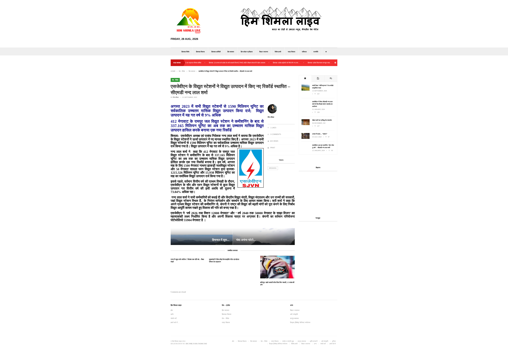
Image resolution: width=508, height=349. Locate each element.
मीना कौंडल (176, 97)
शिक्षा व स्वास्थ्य (263, 52)
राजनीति (315, 52)
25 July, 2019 (316, 137)
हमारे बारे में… (175, 322)
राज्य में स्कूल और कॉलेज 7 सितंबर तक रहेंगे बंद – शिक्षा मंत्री (187, 260)
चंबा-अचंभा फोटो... (246, 240)
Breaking (272, 168)
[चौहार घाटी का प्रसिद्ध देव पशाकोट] (305, 124)
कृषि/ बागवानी (314, 341)
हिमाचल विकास (200, 52)
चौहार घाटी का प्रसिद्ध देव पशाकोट (322, 120)
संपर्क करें (174, 318)
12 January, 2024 (318, 150)
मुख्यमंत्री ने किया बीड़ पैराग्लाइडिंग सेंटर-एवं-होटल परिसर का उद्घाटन (224, 260)
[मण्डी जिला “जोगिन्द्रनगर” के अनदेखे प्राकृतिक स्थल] (305, 90)
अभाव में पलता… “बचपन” (319, 134)
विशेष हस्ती (278, 52)
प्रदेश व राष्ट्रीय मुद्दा (288, 341)
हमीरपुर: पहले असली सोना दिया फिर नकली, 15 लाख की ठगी (277, 283)
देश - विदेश (182, 71)
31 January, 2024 (318, 109)
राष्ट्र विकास (291, 52)
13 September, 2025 (319, 91)
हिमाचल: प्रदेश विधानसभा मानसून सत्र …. (308, 63)
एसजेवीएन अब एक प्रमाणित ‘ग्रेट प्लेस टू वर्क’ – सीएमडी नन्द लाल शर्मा (323, 146)
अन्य (315, 344)
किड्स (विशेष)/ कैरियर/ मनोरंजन (300, 322)
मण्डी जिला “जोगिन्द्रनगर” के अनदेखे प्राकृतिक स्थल (322, 87)
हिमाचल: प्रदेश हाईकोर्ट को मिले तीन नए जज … (274, 63)
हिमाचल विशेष (185, 52)
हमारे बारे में (333, 344)
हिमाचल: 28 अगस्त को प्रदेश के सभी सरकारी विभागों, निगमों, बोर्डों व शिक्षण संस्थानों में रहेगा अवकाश (225, 63)
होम (172, 310)
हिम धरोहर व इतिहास (247, 52)
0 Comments (275, 134)
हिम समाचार (230, 52)
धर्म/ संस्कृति (294, 314)
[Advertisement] (321, 192)
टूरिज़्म (334, 341)
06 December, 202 (318, 123)
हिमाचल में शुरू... (220, 240)
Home (173, 71)
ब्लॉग (172, 314)
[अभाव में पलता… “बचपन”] (305, 138)
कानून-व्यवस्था (294, 318)
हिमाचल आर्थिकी (216, 52)
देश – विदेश (225, 318)
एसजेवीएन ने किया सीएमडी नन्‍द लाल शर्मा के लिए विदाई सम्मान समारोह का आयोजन (322, 104)
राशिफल (304, 52)
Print (272, 148)
